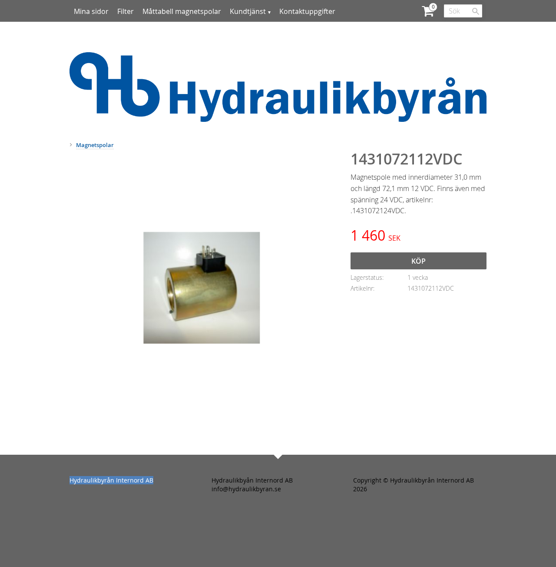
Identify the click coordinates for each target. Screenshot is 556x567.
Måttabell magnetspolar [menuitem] (181, 11)
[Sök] (475, 11)
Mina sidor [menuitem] (91, 11)
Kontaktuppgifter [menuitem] (307, 11)
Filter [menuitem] (125, 11)
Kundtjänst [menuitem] (248, 11)
